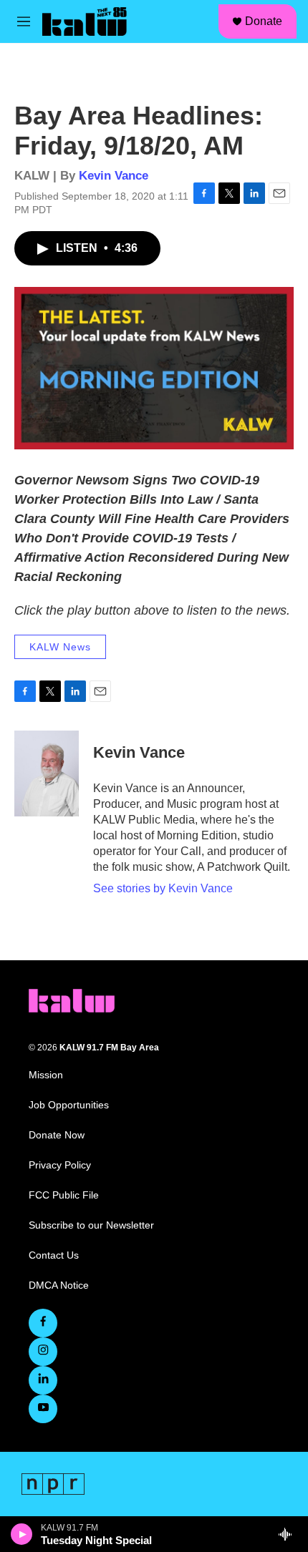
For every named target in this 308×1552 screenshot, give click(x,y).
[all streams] (289, 1534)
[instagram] (43, 1351)
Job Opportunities (69, 1105)
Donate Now (57, 1135)
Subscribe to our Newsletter (91, 1225)
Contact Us (54, 1255)
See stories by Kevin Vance (163, 888)
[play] (22, 1534)
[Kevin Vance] (46, 773)
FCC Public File (64, 1195)
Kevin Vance (113, 175)
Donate (263, 21)
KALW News (60, 647)
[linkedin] (43, 1380)
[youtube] (43, 1409)
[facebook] (43, 1323)
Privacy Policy (60, 1165)
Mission (46, 1075)
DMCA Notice (59, 1285)
